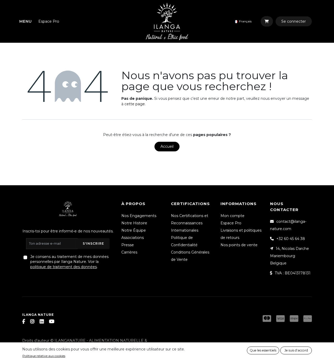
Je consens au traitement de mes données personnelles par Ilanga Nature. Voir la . (69, 261)
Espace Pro (48, 21)
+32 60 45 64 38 (290, 238)
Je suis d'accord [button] (296, 350)
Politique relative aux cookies (43, 356)
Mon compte (232, 215)
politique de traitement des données (63, 266)
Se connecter (293, 21)
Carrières (129, 252)
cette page (134, 104)
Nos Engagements (138, 215)
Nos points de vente (239, 245)
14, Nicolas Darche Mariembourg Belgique (289, 256)
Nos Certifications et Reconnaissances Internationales (189, 223)
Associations (132, 237)
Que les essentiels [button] (263, 350)
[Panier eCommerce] (267, 21)
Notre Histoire (134, 223)
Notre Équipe (133, 230)
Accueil (167, 146)
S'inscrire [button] (93, 243)
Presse (127, 245)
